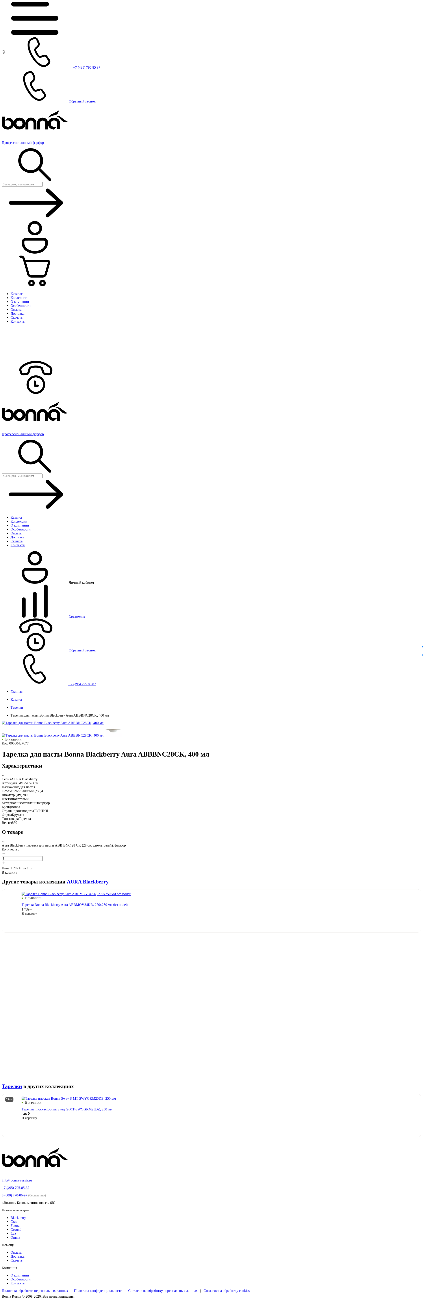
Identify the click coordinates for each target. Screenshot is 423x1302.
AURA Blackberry (88, 882)
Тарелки (17, 707)
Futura (15, 1225)
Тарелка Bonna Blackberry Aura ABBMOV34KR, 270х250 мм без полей (75, 905)
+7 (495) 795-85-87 (15, 1188)
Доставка (17, 1256)
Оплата (16, 1252)
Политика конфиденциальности (98, 1291)
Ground (16, 1229)
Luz (13, 1233)
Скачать (16, 1260)
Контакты (18, 1283)
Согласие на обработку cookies (227, 1291)
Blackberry (18, 1218)
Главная (16, 691)
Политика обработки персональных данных (35, 1291)
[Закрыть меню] (35, 359)
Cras (14, 1221)
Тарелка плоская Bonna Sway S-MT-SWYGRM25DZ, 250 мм (67, 1109)
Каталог (17, 699)
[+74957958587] (35, 393)
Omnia (15, 1237)
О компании (20, 1275)
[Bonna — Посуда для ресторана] (35, 1173)
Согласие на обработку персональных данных (163, 1291)
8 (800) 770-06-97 (24, 1195)
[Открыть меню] (35, 33)
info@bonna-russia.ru (17, 1180)
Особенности (21, 1279)
